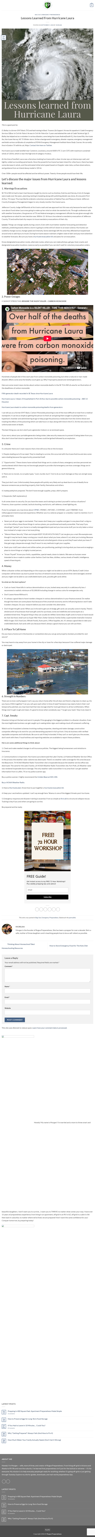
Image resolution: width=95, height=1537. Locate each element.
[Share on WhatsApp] (37, 909)
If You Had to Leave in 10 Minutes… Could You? (26, 1425)
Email (7, 997)
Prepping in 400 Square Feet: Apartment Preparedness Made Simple (35, 1411)
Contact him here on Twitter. (41, 145)
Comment (9, 966)
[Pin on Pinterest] (54, 909)
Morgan (59, 25)
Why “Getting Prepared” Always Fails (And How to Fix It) (30, 1433)
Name (7, 986)
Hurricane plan (15, 788)
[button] (3, 5)
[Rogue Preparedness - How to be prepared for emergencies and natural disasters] (47, 5)
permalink (72, 918)
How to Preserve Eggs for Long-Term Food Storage (28, 1419)
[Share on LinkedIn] (58, 909)
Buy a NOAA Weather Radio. (13, 782)
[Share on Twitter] (45, 909)
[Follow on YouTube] (8, 1481)
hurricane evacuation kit (43, 236)
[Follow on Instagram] (4, 1481)
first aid (64, 798)
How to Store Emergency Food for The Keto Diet (68, 946)
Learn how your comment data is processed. (49, 1028)
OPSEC (37, 510)
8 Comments (14, 1428)
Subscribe (47, 897)
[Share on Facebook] (41, 909)
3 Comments (15, 1413)
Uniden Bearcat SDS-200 (47, 777)
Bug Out (38, 14)
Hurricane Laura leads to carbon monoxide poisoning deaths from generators (32, 407)
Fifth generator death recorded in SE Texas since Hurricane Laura (27, 393)
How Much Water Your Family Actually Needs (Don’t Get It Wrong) (34, 1440)
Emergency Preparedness (50, 14)
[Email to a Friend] (50, 909)
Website (8, 1008)
